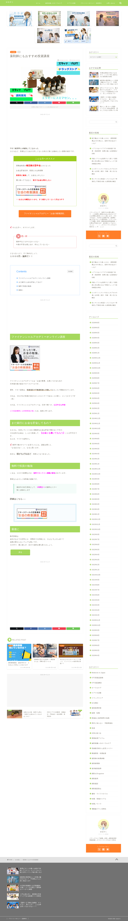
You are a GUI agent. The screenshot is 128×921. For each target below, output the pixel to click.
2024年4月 (96, 454)
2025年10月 (96, 368)
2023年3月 (96, 509)
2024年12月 (96, 418)
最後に (20, 290)
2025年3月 (96, 403)
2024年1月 (96, 464)
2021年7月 (96, 590)
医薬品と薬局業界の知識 (100, 718)
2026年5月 (96, 333)
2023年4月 (96, 504)
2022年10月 (96, 529)
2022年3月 (96, 559)
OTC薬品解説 (97, 683)
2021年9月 (96, 580)
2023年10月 (96, 474)
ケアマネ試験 (71, 3)
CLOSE (70, 271)
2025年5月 (96, 393)
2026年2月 (96, 348)
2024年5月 (96, 449)
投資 (93, 728)
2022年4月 (96, 554)
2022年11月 (96, 524)
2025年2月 (96, 408)
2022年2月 (96, 564)
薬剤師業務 (96, 763)
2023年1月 (96, 514)
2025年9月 (96, 373)
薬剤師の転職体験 (98, 758)
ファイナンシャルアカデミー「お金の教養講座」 (45, 213)
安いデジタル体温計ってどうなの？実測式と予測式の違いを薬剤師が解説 (104, 180)
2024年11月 (96, 423)
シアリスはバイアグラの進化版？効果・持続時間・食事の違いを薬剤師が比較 (104, 151)
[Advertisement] (45, 130)
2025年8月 (96, 378)
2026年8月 (96, 322)
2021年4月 (96, 605)
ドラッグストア (97, 698)
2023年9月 (96, 479)
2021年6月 (96, 595)
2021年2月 (96, 615)
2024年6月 (96, 443)
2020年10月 (96, 625)
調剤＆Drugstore (98, 773)
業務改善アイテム (98, 738)
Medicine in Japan (98, 673)
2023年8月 (96, 484)
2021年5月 (96, 600)
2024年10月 (96, 428)
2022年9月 (96, 534)
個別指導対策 (96, 708)
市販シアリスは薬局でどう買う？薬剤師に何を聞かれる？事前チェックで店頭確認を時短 (104, 161)
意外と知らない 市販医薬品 (102, 723)
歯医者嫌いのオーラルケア (53, 3)
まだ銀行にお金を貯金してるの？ (30, 282)
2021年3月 (96, 610)
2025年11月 (96, 363)
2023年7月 (96, 489)
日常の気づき (96, 733)
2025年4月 (96, 398)
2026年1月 (96, 353)
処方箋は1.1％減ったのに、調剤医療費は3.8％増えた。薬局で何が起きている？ (104, 141)
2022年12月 (96, 519)
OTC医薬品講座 (97, 677)
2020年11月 (96, 620)
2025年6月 (96, 388)
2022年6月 (96, 544)
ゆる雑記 (13, 52)
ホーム (38, 3)
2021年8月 (96, 585)
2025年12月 (96, 358)
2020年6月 (96, 645)
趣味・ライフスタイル (100, 794)
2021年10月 (96, 575)
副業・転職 (96, 713)
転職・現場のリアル (99, 799)
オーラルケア (96, 688)
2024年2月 (96, 459)
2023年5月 (96, 499)
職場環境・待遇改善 (99, 753)
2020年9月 (96, 630)
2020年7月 (96, 640)
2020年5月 (96, 650)
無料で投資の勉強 (24, 286)
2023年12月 (96, 469)
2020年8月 (96, 635)
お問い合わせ (111, 3)
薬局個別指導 (96, 768)
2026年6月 (96, 327)
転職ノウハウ (96, 804)
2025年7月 (96, 383)
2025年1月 (96, 413)
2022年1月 (96, 570)
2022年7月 (96, 539)
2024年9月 (96, 433)
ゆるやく (10, 2)
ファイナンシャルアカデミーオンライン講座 (34, 278)
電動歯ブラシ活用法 (99, 809)
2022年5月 (96, 549)
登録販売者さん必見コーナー (102, 748)
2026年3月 (96, 343)
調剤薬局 (95, 778)
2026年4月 (96, 338)
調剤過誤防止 (96, 788)
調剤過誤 (95, 783)
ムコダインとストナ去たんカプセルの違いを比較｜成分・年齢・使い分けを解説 (104, 171)
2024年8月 (96, 438)
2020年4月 (96, 655)
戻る (20, 552)
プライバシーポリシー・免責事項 (91, 3)
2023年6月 (96, 494)
